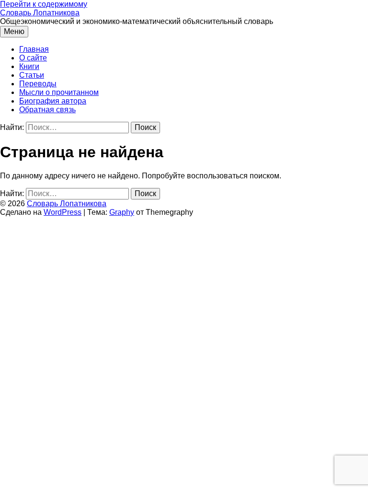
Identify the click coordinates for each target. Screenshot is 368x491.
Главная (34, 49)
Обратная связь (47, 109)
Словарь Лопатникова (40, 13)
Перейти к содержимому (43, 4)
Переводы (38, 84)
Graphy (121, 212)
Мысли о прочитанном (59, 92)
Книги (29, 66)
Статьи (31, 75)
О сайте (33, 58)
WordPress (62, 212)
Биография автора (52, 101)
